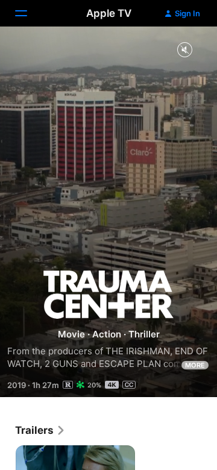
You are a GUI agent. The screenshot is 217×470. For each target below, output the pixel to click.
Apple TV (108, 13)
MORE (195, 365)
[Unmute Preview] (184, 50)
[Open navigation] (28, 13)
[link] (40, 430)
